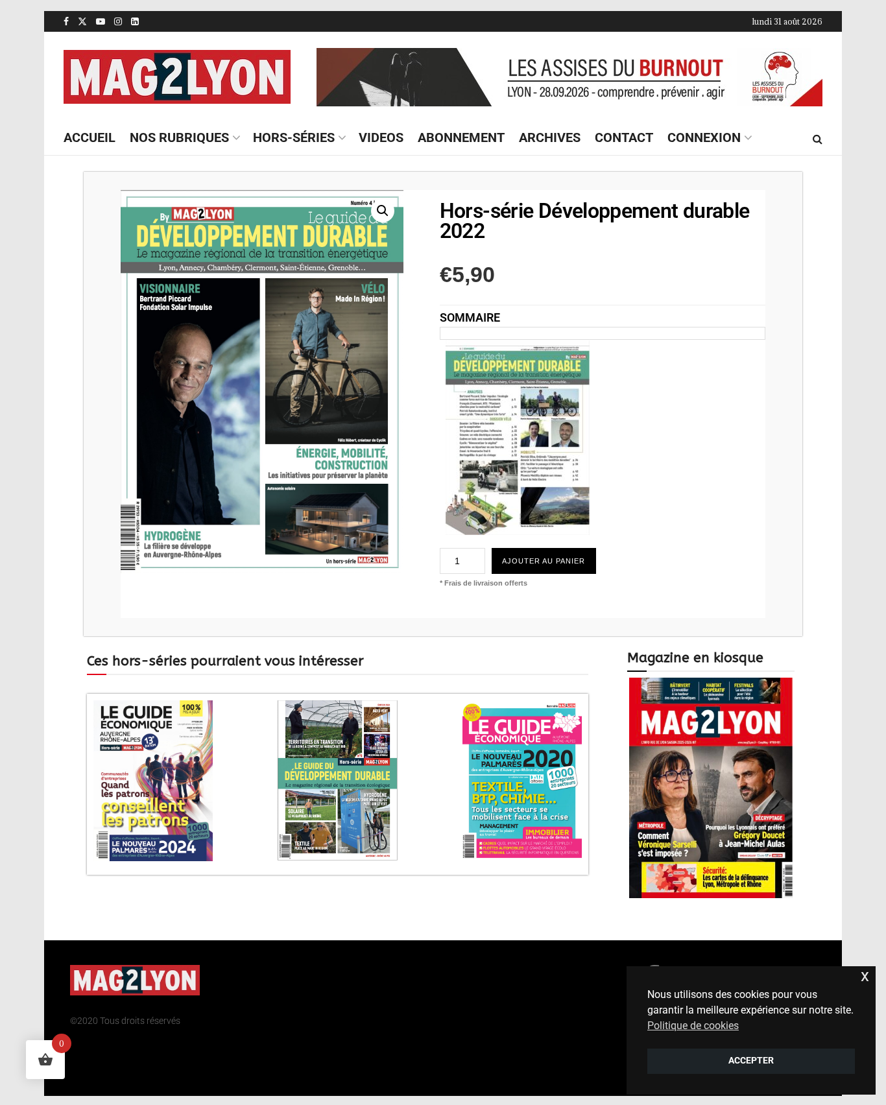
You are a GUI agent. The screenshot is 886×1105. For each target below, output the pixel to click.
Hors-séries (294, 137)
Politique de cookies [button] (693, 1025)
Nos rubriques (179, 137)
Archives (550, 137)
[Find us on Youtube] (100, 21)
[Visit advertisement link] (569, 77)
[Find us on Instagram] (118, 21)
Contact (624, 137)
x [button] (865, 975)
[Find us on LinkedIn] (135, 21)
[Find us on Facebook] (66, 21)
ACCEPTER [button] (751, 1060)
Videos (381, 137)
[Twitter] (600, 981)
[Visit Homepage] (177, 77)
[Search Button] (817, 139)
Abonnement (461, 137)
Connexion (704, 137)
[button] (382, 210)
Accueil (89, 137)
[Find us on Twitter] (82, 21)
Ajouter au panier (543, 561)
